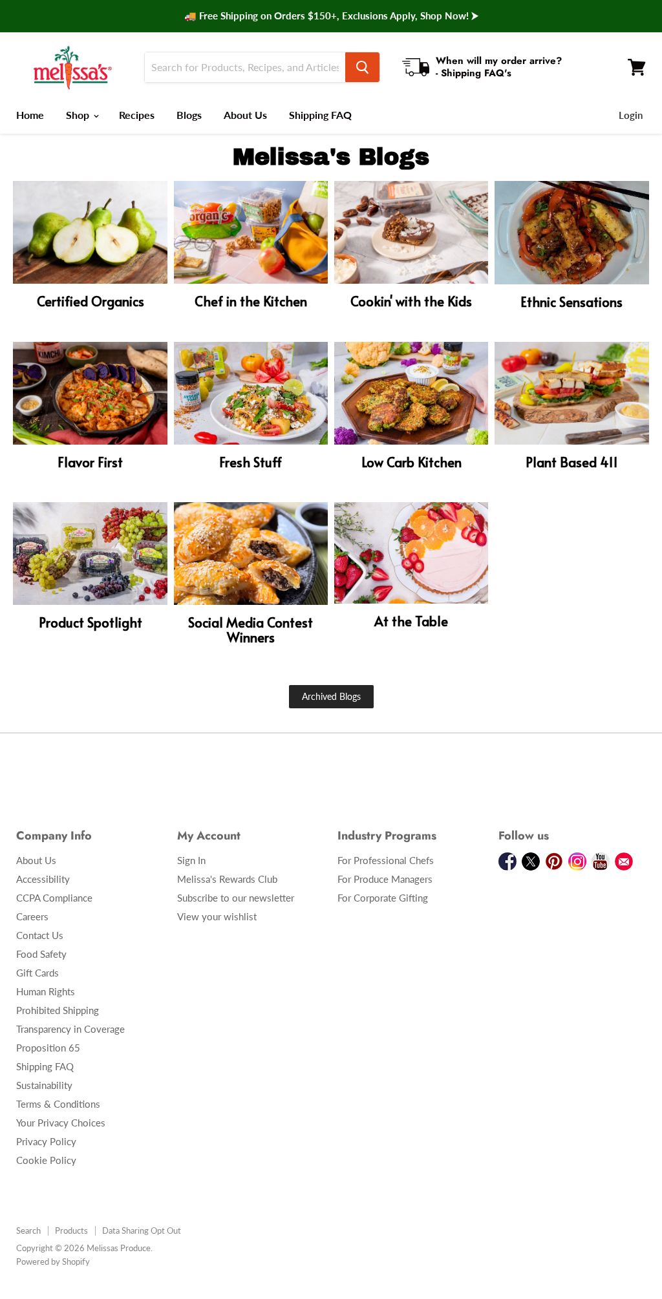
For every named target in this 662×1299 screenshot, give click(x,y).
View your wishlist (217, 916)
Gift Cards (37, 972)
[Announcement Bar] (331, 16)
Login (631, 115)
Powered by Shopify (53, 1261)
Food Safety (41, 954)
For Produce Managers (384, 879)
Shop (79, 115)
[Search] (362, 67)
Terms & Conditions (58, 1104)
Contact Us (39, 935)
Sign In (191, 860)
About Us (245, 115)
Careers (32, 916)
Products (71, 1230)
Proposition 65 (48, 1047)
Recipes (137, 115)
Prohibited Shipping (57, 1010)
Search (28, 1230)
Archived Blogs (331, 696)
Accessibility (43, 879)
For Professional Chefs (385, 860)
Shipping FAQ (320, 115)
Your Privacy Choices (60, 1122)
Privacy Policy (46, 1141)
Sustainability (44, 1085)
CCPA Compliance (54, 897)
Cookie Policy (46, 1160)
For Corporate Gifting (382, 897)
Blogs (189, 115)
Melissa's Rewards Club (227, 879)
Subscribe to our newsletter (235, 897)
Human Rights (45, 991)
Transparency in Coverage (70, 1029)
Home (30, 115)
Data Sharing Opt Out (141, 1230)
